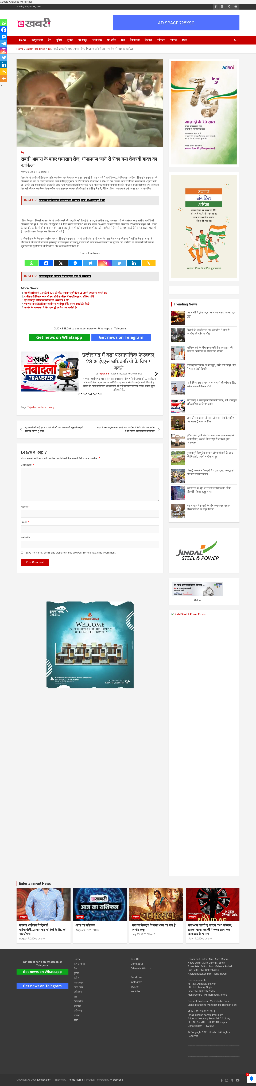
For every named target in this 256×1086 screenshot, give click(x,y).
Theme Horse (75, 1079)
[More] (3, 78)
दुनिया (59, 40)
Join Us (135, 959)
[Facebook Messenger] (75, 261)
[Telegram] (90, 261)
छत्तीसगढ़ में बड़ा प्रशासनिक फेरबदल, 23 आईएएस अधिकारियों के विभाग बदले (119, 361)
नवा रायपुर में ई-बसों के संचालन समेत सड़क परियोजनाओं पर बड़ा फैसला (208, 507)
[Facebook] (46, 261)
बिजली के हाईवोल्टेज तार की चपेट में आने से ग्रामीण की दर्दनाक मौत (208, 331)
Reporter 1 (43, 172)
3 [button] (84, 394)
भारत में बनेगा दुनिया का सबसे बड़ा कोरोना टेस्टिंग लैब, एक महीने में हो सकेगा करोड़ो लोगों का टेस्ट (125, 429)
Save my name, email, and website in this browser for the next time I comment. (71, 552)
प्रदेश (70, 40)
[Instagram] (105, 261)
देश (49, 40)
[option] (90, 372)
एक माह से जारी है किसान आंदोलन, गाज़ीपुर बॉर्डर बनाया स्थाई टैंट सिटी (56, 303)
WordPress (116, 1079)
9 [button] (98, 394)
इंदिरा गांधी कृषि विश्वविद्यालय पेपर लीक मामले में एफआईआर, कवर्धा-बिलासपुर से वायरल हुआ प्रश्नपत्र (210, 439)
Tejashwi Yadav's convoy (41, 407)
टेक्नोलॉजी (134, 40)
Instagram (136, 982)
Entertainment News (35, 883)
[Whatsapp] (31, 261)
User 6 (41, 938)
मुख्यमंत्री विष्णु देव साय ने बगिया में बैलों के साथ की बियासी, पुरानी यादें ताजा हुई (210, 454)
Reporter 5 (104, 373)
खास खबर (97, 40)
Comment (27, 464)
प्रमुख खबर (37, 40)
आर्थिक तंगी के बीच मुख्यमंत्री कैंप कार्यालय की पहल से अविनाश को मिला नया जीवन (210, 349)
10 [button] (101, 394)
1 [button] (79, 394)
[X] (61, 261)
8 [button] (96, 394)
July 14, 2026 (195, 938)
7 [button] (94, 394)
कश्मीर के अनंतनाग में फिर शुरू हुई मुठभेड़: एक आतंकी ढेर (50, 307)
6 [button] (91, 394)
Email (25, 522)
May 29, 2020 (28, 172)
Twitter (135, 986)
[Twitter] (119, 261)
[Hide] (1, 85)
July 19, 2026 (139, 934)
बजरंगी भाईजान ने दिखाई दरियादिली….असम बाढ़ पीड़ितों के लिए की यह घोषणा (42, 929)
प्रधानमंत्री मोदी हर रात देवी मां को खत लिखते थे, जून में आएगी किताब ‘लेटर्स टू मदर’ (54, 429)
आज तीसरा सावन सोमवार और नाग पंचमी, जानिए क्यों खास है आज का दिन (210, 419)
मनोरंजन (161, 40)
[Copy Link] (149, 261)
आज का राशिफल (86, 925)
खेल (123, 40)
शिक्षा (184, 40)
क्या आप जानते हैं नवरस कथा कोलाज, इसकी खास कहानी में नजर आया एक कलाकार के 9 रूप (210, 929)
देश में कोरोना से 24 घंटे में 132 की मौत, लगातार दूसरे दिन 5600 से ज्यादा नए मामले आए (65, 292)
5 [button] (89, 394)
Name (25, 506)
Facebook (136, 977)
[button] (23, 373)
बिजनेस (148, 40)
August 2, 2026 (84, 930)
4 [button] (86, 394)
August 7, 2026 (27, 938)
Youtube (135, 991)
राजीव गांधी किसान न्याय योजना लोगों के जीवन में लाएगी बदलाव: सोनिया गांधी (59, 296)
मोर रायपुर (82, 40)
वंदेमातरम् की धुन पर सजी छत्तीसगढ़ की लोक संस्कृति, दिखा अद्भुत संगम (209, 489)
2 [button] (81, 394)
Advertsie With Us (141, 968)
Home (22, 40)
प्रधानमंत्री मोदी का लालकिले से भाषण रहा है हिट (46, 300)
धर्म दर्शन (111, 40)
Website (25, 537)
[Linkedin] (134, 261)
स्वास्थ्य (173, 40)
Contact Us (137, 963)
